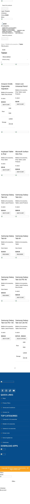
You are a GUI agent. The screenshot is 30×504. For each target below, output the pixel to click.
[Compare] (17, 317)
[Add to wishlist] (26, 317)
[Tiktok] (10, 390)
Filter (3, 49)
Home (2, 44)
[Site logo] (6, 1)
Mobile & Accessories (12, 44)
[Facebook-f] (2, 390)
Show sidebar (7, 57)
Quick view (21, 317)
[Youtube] (13, 390)
